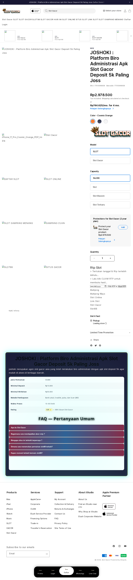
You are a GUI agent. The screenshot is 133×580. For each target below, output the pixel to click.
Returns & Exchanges (64, 509)
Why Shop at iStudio (88, 512)
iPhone (9, 509)
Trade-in (34, 523)
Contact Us (60, 514)
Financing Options (39, 519)
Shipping (105, 98)
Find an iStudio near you (87, 505)
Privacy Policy (61, 523)
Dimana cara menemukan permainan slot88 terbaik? (32, 447)
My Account (60, 499)
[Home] (11, 11)
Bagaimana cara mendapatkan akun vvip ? (28, 434)
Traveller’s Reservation (41, 528)
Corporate (35, 504)
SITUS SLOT (81, 19)
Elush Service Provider (41, 514)
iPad (8, 504)
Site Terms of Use (63, 528)
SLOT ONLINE (68, 19)
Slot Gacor (7, 19)
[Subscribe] (46, 554)
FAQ (56, 519)
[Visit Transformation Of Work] (110, 137)
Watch (9, 514)
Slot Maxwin (98, 196)
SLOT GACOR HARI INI (51, 19)
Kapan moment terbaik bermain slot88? (27, 453)
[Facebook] (92, 346)
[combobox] (69, 10)
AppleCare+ (36, 499)
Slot (95, 187)
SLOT (15, 19)
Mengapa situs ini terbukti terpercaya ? (26, 440)
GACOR (9, 528)
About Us (82, 499)
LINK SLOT (93, 19)
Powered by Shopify (119, 560)
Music (9, 519)
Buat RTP (122, 286)
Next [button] (129, 2)
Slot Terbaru (99, 205)
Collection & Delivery (64, 504)
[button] (7, 19)
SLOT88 (36, 19)
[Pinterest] (100, 346)
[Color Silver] (106, 121)
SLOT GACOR (25, 19)
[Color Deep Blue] (99, 121)
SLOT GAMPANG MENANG (111, 19)
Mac (8, 499)
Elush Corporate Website (89, 516)
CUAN (33, 509)
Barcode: (110, 86)
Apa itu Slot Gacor (18, 428)
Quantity (94, 252)
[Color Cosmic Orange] (92, 121)
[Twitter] (96, 346)
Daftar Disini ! (98, 2)
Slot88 (96, 178)
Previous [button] (3, 2)
